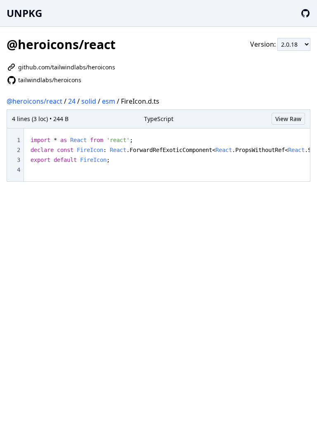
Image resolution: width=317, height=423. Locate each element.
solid (88, 101)
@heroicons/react (34, 101)
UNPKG (24, 13)
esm (108, 101)
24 (72, 101)
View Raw (288, 119)
